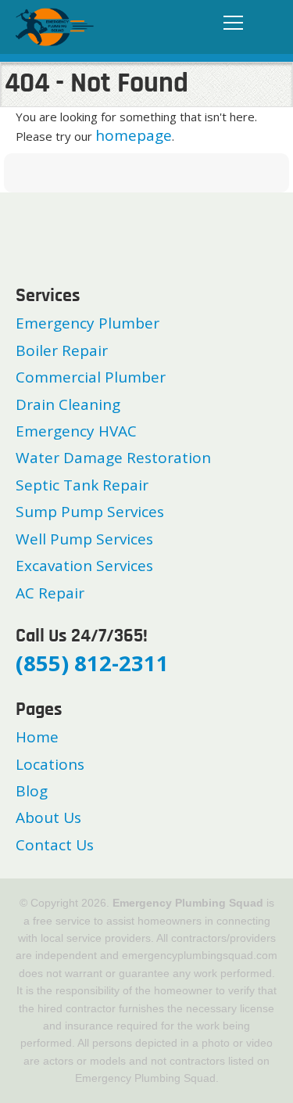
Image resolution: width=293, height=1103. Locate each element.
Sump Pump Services (90, 511)
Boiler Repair (62, 350)
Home (37, 737)
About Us (48, 817)
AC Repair (50, 593)
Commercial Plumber (91, 377)
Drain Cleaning (68, 404)
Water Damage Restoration (113, 457)
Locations (50, 764)
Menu (229, 23)
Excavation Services (84, 565)
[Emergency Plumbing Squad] (55, 25)
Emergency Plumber (87, 323)
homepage (133, 135)
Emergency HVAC (76, 431)
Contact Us (55, 845)
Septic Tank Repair (82, 485)
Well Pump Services (84, 539)
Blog (32, 791)
